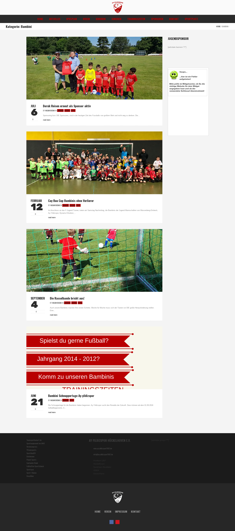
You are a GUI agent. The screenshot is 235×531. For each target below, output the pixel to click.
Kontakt (135, 511)
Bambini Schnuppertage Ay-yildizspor (71, 395)
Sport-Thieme (31, 472)
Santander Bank (32, 462)
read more (46, 119)
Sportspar (30, 469)
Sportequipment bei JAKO (36, 443)
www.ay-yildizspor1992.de (102, 448)
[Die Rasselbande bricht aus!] (94, 260)
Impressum (121, 511)
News (73, 110)
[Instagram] (123, 522)
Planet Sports (31, 459)
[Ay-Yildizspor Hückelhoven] (117, 497)
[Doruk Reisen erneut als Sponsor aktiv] (94, 67)
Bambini (225, 26)
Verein (107, 511)
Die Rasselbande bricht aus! (67, 298)
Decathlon (30, 476)
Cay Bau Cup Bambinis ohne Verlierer (71, 200)
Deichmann (30, 456)
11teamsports (31, 449)
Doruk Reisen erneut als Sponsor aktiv (67, 106)
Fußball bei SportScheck (35, 466)
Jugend (67, 110)
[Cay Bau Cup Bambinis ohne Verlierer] (94, 162)
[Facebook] (111, 522)
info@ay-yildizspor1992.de (103, 454)
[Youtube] (117, 522)
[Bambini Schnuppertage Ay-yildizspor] (94, 357)
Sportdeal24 (31, 453)
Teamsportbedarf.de (34, 440)
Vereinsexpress (32, 446)
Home (218, 26)
